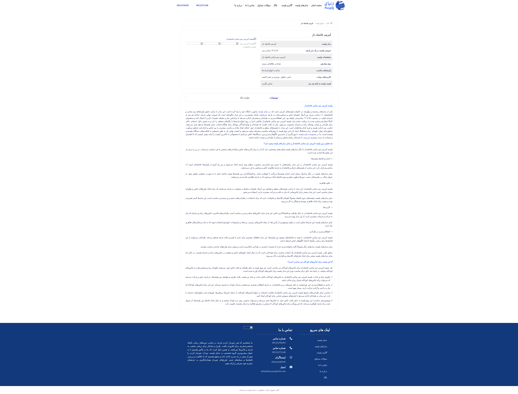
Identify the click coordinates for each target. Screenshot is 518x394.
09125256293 (183, 5)
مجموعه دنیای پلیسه (307, 134)
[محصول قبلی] (192, 23)
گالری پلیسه (322, 353)
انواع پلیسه (319, 23)
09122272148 (202, 5)
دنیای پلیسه (263, 112)
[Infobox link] (274, 340)
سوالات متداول (320, 359)
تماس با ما (322, 365)
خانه (327, 23)
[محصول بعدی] (186, 23)
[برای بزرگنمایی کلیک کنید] (251, 35)
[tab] (274, 98)
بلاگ (325, 377)
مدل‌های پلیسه (321, 346)
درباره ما (323, 371)
